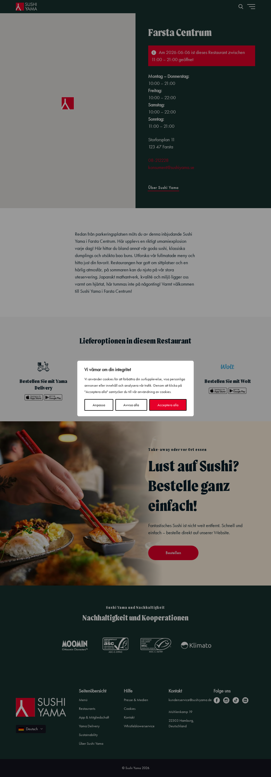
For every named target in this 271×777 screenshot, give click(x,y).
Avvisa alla (131, 405)
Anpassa (99, 405)
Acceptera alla (167, 405)
